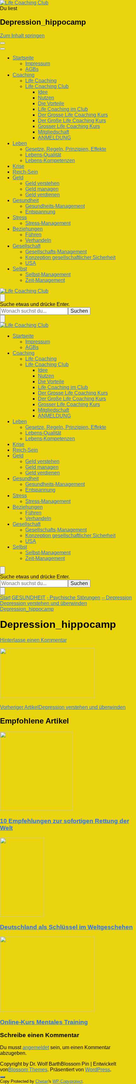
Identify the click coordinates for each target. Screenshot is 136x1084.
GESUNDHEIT (29, 597)
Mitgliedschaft (53, 132)
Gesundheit (26, 200)
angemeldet (35, 1047)
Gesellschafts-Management (56, 251)
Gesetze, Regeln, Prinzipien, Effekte (65, 149)
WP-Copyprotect (68, 1081)
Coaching (23, 75)
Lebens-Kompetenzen (50, 160)
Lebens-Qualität (43, 154)
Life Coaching (41, 80)
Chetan (41, 1081)
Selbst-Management (48, 274)
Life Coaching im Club (63, 109)
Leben (20, 143)
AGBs (32, 69)
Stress (20, 217)
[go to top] (2, 1077)
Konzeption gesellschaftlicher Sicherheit (70, 257)
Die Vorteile (51, 103)
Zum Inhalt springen (22, 35)
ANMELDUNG (54, 137)
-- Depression (117, 597)
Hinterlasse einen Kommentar (33, 640)
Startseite (23, 58)
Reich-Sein (25, 172)
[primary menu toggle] (2, 43)
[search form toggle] (2, 298)
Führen (33, 234)
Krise (18, 166)
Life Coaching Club (47, 86)
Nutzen (46, 97)
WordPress (97, 1069)
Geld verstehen (42, 183)
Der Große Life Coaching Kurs (72, 120)
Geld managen (42, 189)
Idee (43, 92)
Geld (18, 177)
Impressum (37, 63)
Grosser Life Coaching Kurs (69, 126)
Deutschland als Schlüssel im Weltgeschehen (66, 927)
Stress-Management (48, 223)
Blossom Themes (27, 1069)
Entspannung (40, 211)
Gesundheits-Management (55, 206)
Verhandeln (38, 240)
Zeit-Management (45, 280)
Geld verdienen (42, 194)
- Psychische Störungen (73, 597)
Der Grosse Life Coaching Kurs (73, 115)
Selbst (20, 268)
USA (30, 263)
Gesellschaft (26, 246)
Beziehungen (28, 229)
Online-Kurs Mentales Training (44, 1022)
